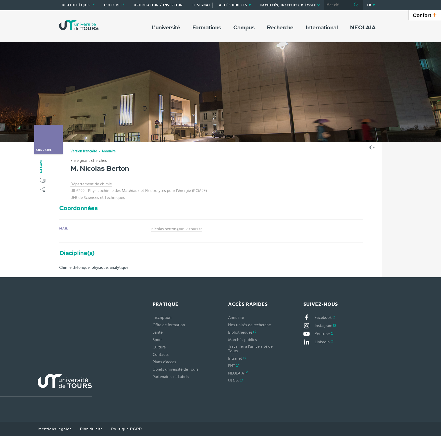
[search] (337, 5)
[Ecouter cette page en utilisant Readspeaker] (373, 149)
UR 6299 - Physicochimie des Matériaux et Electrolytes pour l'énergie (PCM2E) (138, 191)
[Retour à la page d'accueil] (79, 25)
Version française (83, 151)
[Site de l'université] (46, 385)
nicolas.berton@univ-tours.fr (176, 229)
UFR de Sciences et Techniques (97, 198)
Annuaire (109, 151)
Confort (425, 15)
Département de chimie (91, 184)
